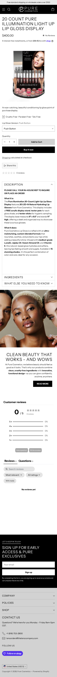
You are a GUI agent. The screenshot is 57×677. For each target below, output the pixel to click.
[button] (28, 421)
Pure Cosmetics (23, 671)
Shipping (6, 157)
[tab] (25, 461)
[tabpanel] (28, 492)
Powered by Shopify (41, 671)
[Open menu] (3, 9)
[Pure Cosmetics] (28, 9)
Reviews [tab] (10, 460)
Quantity (6, 136)
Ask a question (21, 450)
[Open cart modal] (52, 9)
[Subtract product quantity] (4, 142)
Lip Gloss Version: (16, 123)
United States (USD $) (15, 666)
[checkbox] (10, 480)
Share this (11, 165)
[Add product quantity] (14, 142)
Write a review (35, 450)
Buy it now (28, 149)
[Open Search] (9, 9)
